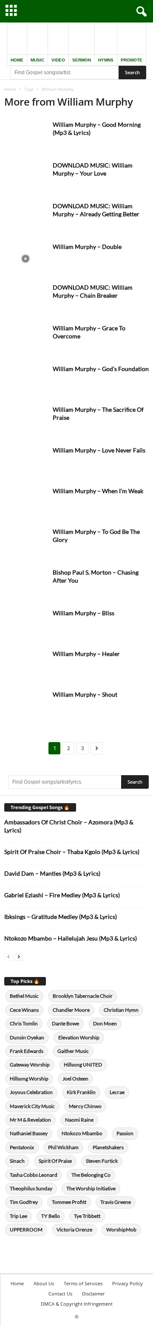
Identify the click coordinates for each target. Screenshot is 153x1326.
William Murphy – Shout (85, 694)
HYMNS (105, 60)
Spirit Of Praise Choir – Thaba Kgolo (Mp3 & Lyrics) (71, 851)
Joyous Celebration (31, 1092)
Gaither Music (73, 1051)
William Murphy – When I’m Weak (98, 490)
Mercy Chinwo (85, 1106)
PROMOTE (131, 60)
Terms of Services (83, 1283)
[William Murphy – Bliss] (25, 625)
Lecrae (117, 1092)
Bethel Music (24, 996)
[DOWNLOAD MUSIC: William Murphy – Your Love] (25, 177)
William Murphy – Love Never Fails (99, 450)
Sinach (17, 1161)
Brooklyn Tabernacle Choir (83, 996)
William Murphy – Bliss (83, 613)
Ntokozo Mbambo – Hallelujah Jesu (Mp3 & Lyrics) (70, 938)
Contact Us (60, 1293)
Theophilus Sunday (31, 1188)
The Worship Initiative (91, 1188)
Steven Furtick (102, 1161)
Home (10, 89)
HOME (17, 60)
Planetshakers (108, 1147)
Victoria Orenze (74, 1229)
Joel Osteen (75, 1078)
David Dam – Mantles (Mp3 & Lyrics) (52, 873)
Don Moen (105, 1023)
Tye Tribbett (87, 1216)
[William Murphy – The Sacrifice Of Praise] (25, 421)
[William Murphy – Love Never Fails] (25, 462)
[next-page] (18, 956)
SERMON (81, 60)
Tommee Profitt (69, 1202)
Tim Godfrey (24, 1202)
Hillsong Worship (29, 1078)
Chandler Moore (71, 1010)
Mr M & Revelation (30, 1120)
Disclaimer (93, 1293)
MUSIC (37, 60)
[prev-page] (8, 956)
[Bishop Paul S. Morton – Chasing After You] (25, 584)
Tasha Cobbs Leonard (33, 1175)
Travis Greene (115, 1202)
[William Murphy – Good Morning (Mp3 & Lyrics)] (25, 136)
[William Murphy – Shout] (25, 706)
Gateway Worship (30, 1064)
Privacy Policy (127, 1283)
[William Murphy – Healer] (25, 665)
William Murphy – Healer (86, 653)
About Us (44, 1283)
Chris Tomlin (24, 1023)
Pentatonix (22, 1147)
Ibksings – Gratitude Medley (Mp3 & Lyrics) (60, 916)
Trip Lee (18, 1216)
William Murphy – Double (87, 246)
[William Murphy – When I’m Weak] (25, 503)
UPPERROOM (26, 1229)
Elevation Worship (78, 1037)
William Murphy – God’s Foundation (101, 368)
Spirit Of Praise (55, 1161)
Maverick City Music (32, 1106)
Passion (124, 1133)
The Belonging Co (90, 1175)
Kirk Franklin (81, 1092)
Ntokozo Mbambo (82, 1133)
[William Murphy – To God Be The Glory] (25, 543)
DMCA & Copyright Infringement (77, 1304)
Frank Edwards (26, 1051)
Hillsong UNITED (83, 1064)
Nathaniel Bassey (29, 1133)
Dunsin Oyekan (27, 1037)
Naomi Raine (79, 1120)
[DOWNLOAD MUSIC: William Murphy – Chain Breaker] (25, 299)
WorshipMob (121, 1229)
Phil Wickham (63, 1147)
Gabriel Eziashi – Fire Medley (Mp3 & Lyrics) (62, 895)
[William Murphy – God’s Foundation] (25, 380)
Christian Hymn (121, 1010)
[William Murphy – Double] (25, 258)
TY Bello (50, 1216)
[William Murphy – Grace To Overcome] (25, 340)
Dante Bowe (65, 1023)
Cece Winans (24, 1010)
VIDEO (58, 60)
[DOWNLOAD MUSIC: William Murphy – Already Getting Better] (25, 218)
